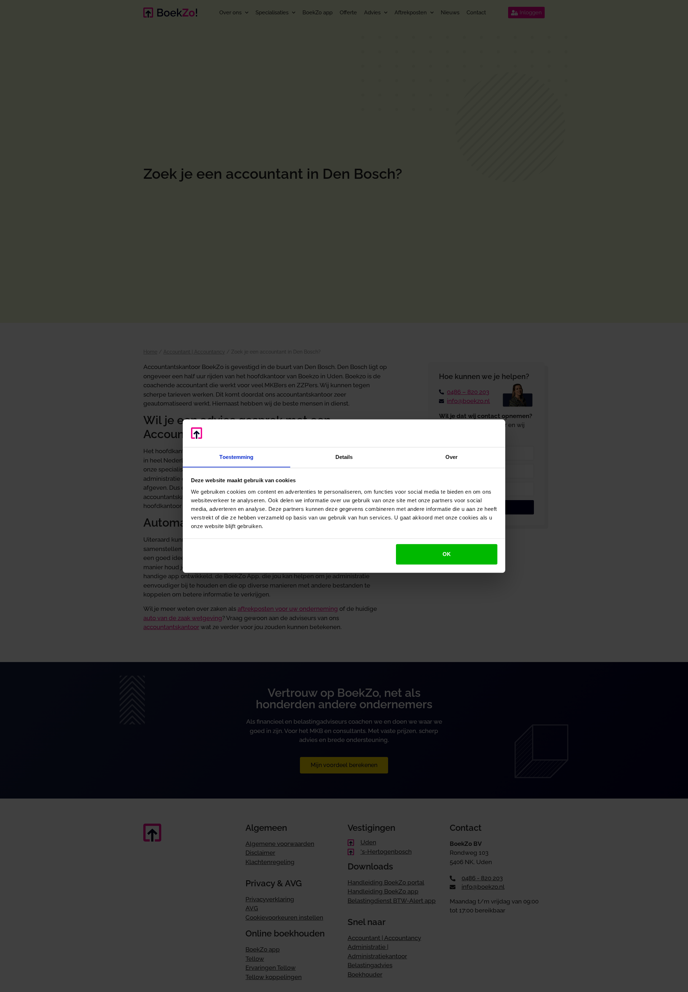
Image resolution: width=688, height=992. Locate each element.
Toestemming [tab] (236, 457)
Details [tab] (344, 457)
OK (447, 554)
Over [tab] (451, 457)
